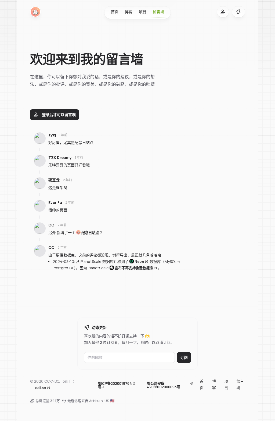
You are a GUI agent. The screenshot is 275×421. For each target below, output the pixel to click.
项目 (142, 11)
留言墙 (158, 11)
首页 (114, 11)
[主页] (35, 12)
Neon (139, 261)
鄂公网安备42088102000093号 (163, 385)
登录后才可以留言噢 (59, 114)
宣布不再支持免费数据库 (134, 268)
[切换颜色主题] (238, 11)
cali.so (40, 387)
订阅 (184, 357)
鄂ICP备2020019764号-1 (115, 385)
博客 (128, 11)
